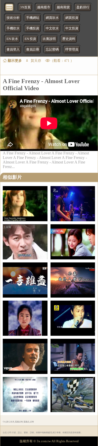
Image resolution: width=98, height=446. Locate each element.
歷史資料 (68, 39)
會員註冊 (32, 49)
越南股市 (43, 7)
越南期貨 (63, 7)
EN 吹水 (12, 39)
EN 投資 (30, 39)
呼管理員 (71, 49)
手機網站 (32, 18)
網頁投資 (71, 18)
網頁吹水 (52, 18)
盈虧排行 (82, 7)
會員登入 (13, 49)
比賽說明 (49, 39)
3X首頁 (25, 7)
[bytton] (9, 7)
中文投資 (71, 28)
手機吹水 (13, 28)
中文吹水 (52, 28)
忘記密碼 (52, 49)
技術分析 (13, 18)
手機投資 (32, 28)
